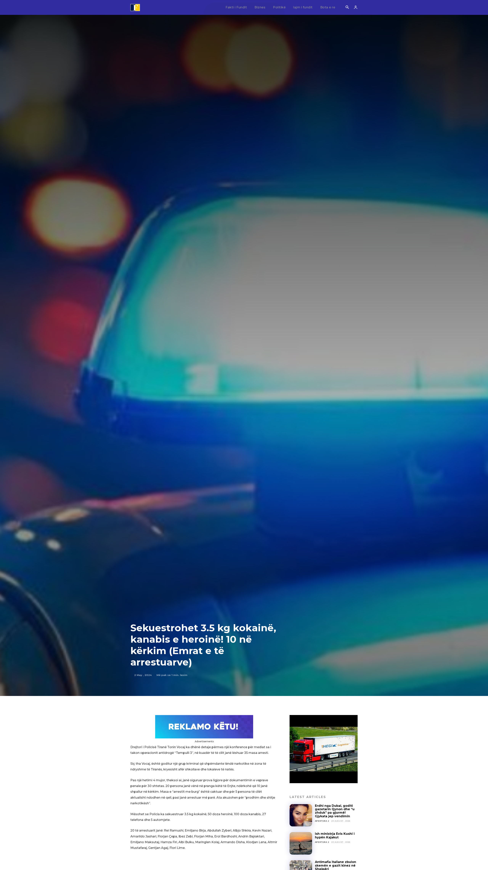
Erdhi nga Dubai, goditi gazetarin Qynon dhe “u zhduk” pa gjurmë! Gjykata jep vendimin (335, 811)
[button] (347, 7)
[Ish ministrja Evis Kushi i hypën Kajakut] (301, 843)
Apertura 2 (322, 821)
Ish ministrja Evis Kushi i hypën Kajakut (335, 835)
